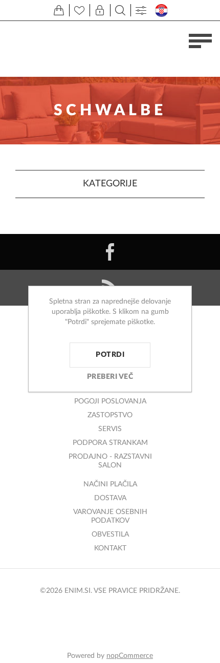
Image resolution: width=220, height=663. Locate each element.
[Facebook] (110, 252)
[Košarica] (59, 10)
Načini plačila (110, 484)
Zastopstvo (110, 415)
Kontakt (110, 548)
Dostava (110, 498)
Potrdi (110, 354)
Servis (110, 429)
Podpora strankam (110, 442)
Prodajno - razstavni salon (110, 461)
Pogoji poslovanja (110, 401)
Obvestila (110, 534)
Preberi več (110, 376)
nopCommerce (129, 655)
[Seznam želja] (79, 10)
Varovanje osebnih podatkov (110, 516)
